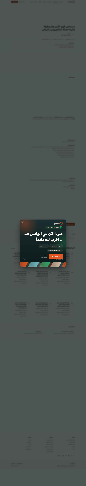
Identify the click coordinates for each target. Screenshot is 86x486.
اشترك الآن (54, 256)
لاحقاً (24, 259)
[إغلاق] (22, 222)
